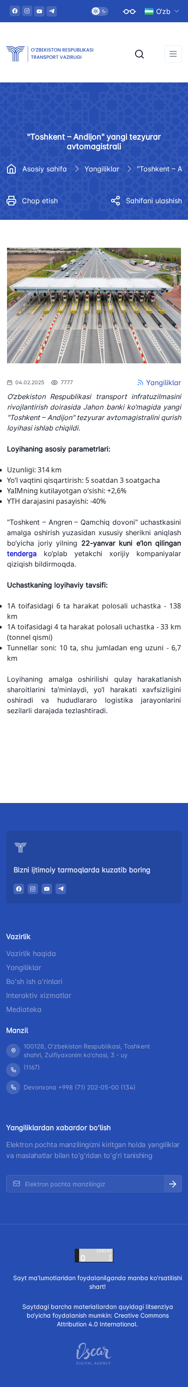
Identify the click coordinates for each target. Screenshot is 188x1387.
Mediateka (24, 1009)
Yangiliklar (101, 168)
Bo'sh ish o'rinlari (34, 981)
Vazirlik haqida (31, 953)
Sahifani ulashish (154, 200)
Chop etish (40, 200)
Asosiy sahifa (44, 168)
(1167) (32, 1067)
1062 (26, 754)
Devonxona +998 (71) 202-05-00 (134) (80, 1087)
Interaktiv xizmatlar (38, 995)
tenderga (22, 553)
